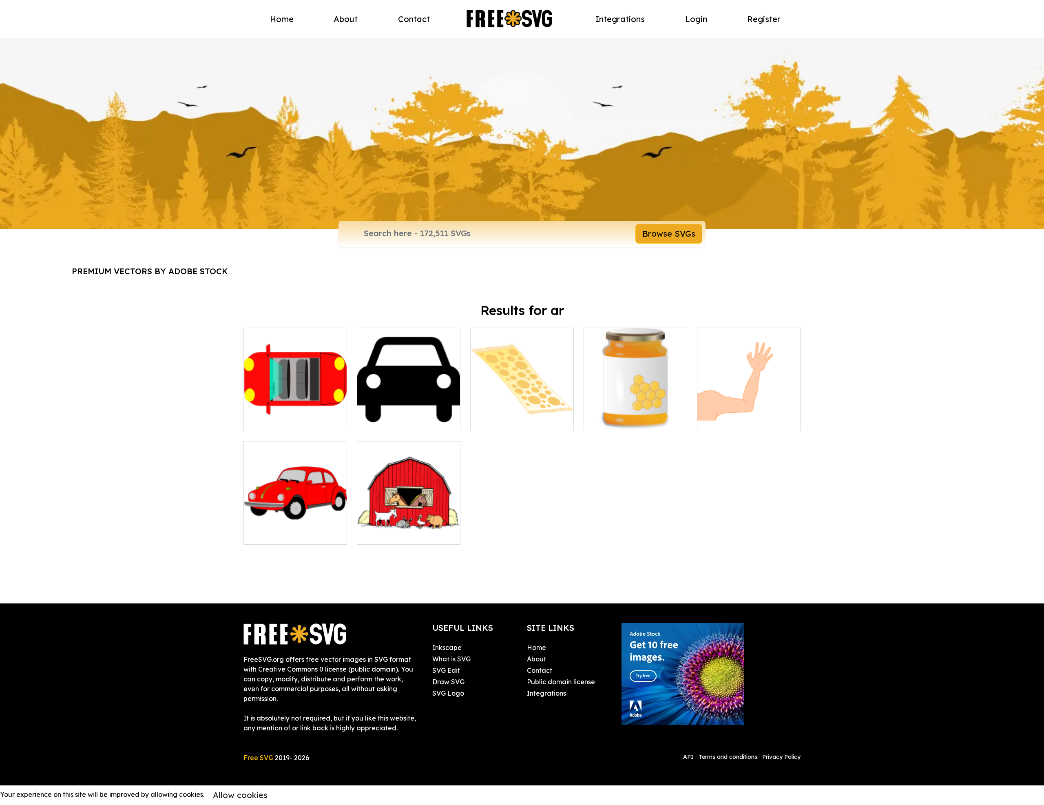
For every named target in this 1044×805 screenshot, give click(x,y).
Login (696, 19)
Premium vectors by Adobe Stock (150, 271)
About (346, 19)
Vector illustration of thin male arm (748, 415)
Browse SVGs (668, 233)
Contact (414, 19)
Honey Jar (609, 420)
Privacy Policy (781, 757)
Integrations (620, 19)
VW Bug (265, 533)
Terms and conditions (728, 757)
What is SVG (451, 659)
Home (282, 19)
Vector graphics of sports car (295, 415)
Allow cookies (240, 795)
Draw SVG (448, 682)
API (689, 757)
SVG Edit (446, 670)
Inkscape (447, 647)
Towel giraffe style (508, 420)
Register (764, 19)
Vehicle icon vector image (406, 420)
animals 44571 (388, 533)
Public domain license (561, 682)
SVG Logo (448, 693)
